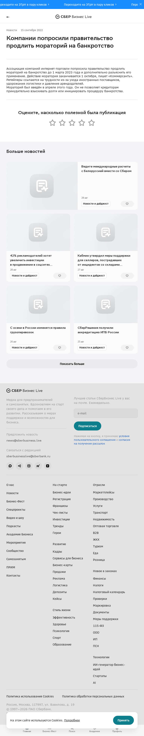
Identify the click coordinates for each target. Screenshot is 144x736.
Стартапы (100, 676)
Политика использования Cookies (30, 696)
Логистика (60, 585)
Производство (103, 499)
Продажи (59, 572)
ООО (96, 632)
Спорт (57, 638)
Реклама (59, 578)
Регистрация (62, 499)
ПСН (96, 646)
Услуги (97, 506)
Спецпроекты (15, 509)
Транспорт (100, 512)
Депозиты (60, 592)
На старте (60, 485)
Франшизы (60, 506)
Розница (99, 560)
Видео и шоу (15, 518)
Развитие (59, 544)
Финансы (99, 578)
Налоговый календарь (109, 592)
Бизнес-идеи (62, 492)
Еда (95, 553)
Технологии (101, 657)
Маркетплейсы (103, 492)
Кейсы (57, 599)
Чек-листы (60, 512)
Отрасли (99, 485)
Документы (101, 612)
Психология (61, 631)
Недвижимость (103, 519)
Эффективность (64, 617)
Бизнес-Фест (15, 501)
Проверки (100, 599)
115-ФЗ (98, 626)
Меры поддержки (105, 619)
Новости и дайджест (96, 203)
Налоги (98, 585)
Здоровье (59, 624)
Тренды (58, 526)
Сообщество (15, 551)
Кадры (57, 551)
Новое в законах (105, 571)
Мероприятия (16, 542)
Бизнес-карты (63, 565)
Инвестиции (61, 519)
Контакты (13, 575)
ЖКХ (96, 539)
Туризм (98, 546)
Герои (57, 533)
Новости (11, 30)
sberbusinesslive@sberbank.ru (28, 456)
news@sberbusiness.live (23, 440)
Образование (62, 644)
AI (94, 682)
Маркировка (102, 605)
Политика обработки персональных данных (93, 696)
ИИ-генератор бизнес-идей (109, 667)
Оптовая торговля (106, 526)
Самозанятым (16, 559)
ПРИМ (10, 567)
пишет (102, 76)
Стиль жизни (61, 610)
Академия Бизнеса (19, 534)
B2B (96, 533)
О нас (10, 485)
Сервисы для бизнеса (68, 558)
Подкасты (13, 526)
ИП (95, 639)
